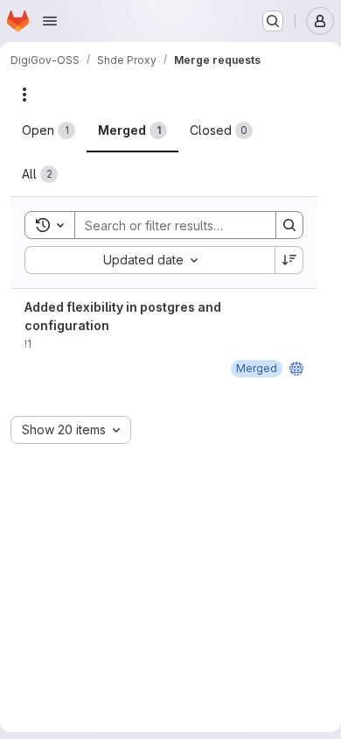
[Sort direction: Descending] (289, 260)
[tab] (48, 130)
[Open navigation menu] (50, 21)
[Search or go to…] (272, 21)
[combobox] (149, 260)
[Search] (289, 225)
